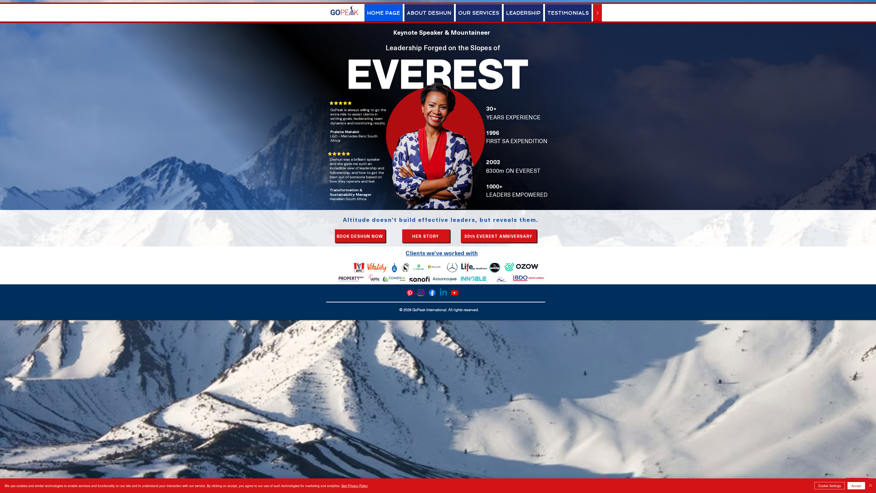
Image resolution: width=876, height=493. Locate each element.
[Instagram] (421, 292)
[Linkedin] (443, 292)
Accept (856, 485)
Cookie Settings (829, 485)
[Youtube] (454, 292)
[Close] (870, 485)
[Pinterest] (409, 292)
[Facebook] (432, 292)
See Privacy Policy (354, 485)
